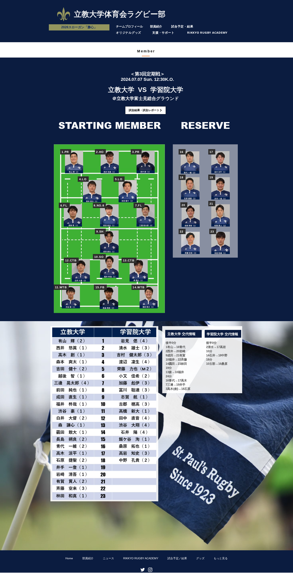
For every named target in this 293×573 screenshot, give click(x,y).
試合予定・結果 (182, 26)
